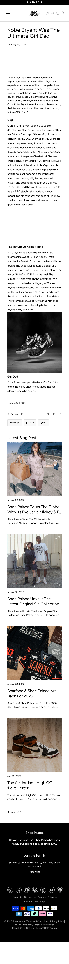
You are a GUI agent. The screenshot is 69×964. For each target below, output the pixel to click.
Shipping (52, 897)
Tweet (15, 422)
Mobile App (40, 901)
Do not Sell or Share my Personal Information (34, 928)
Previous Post (18, 414)
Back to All (16, 812)
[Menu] (8, 13)
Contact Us (30, 897)
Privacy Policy (57, 921)
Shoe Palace (19, 921)
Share (30, 422)
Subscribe (34, 872)
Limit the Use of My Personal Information (34, 924)
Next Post (52, 414)
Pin (44, 422)
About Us (17, 897)
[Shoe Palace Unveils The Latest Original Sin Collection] (34, 561)
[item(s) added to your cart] (57, 13)
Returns (28, 901)
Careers (42, 897)
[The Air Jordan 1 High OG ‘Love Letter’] (34, 745)
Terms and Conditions (37, 921)
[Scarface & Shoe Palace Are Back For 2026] (34, 653)
